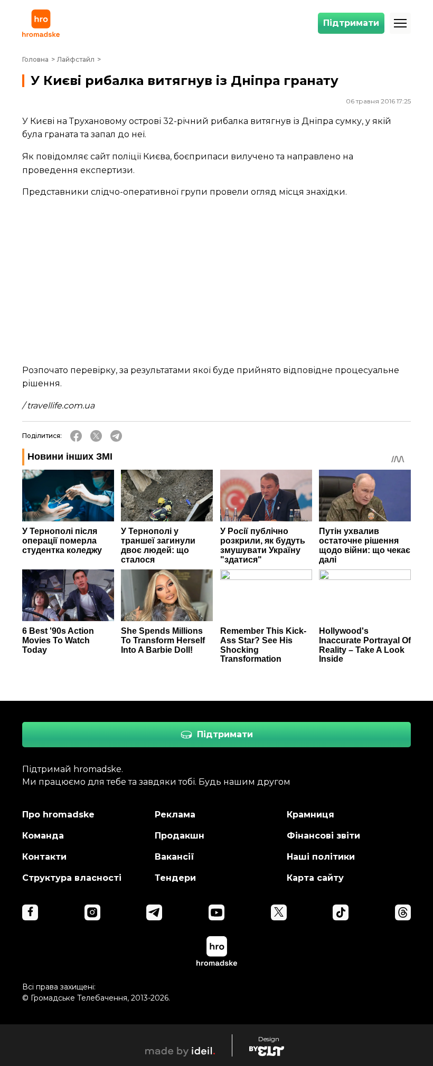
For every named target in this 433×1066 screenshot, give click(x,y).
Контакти (44, 857)
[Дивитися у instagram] (92, 912)
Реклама (175, 815)
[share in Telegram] (116, 436)
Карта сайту (315, 878)
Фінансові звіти (323, 836)
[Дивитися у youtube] (216, 912)
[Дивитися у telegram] (154, 912)
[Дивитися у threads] (403, 912)
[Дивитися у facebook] (30, 912)
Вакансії (174, 857)
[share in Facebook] (76, 436)
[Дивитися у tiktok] (341, 912)
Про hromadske (58, 815)
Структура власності (71, 878)
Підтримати (351, 23)
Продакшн (179, 836)
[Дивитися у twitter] (279, 912)
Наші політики (321, 857)
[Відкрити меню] (400, 23)
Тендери (175, 878)
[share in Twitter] (96, 436)
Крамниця (310, 815)
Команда (43, 836)
